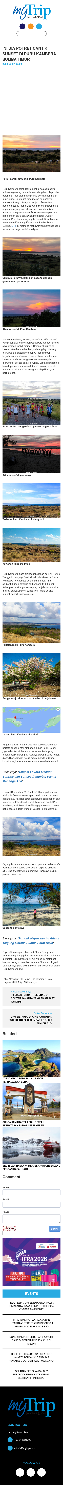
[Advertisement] (31, 101)
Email (6, 1199)
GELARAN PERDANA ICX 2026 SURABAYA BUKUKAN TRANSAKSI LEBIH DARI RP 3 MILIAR (31, 1374)
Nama (6, 1187)
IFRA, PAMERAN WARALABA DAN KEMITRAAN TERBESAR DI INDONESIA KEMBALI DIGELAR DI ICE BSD (31, 1323)
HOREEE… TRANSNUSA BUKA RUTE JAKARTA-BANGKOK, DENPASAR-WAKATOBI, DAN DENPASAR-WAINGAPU (31, 1357)
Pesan (6, 1211)
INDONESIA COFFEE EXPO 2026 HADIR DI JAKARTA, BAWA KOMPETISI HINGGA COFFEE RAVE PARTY (31, 1306)
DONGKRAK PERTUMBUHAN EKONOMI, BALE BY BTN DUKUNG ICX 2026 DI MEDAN (31, 1340)
